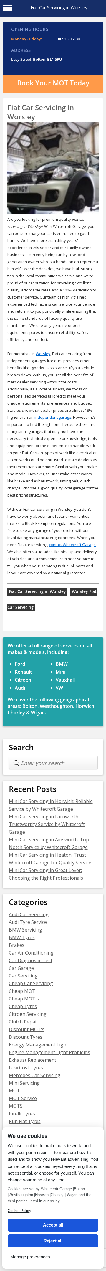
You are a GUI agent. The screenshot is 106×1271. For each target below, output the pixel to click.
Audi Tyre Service (28, 922)
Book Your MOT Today (53, 83)
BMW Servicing (25, 930)
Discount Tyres (25, 1037)
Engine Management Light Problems (49, 1052)
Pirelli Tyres (22, 1113)
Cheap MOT (22, 991)
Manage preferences (30, 1256)
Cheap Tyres (23, 1006)
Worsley (43, 353)
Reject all (53, 1240)
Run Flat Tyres (25, 1121)
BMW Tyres (22, 937)
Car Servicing (23, 975)
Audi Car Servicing (29, 914)
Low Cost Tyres (26, 1067)
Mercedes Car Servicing (34, 1075)
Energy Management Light (38, 1044)
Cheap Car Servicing (31, 983)
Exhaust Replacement (32, 1060)
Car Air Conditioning (31, 952)
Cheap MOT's (24, 998)
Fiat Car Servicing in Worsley (37, 591)
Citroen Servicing (28, 1014)
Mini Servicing (24, 1083)
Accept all (53, 1224)
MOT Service (23, 1098)
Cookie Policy (19, 1211)
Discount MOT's (26, 1029)
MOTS (16, 1106)
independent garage (52, 417)
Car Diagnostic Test (30, 960)
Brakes (16, 945)
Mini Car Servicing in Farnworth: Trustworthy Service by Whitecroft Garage (47, 824)
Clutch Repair (23, 1021)
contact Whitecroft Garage (72, 544)
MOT (14, 1090)
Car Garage (21, 968)
